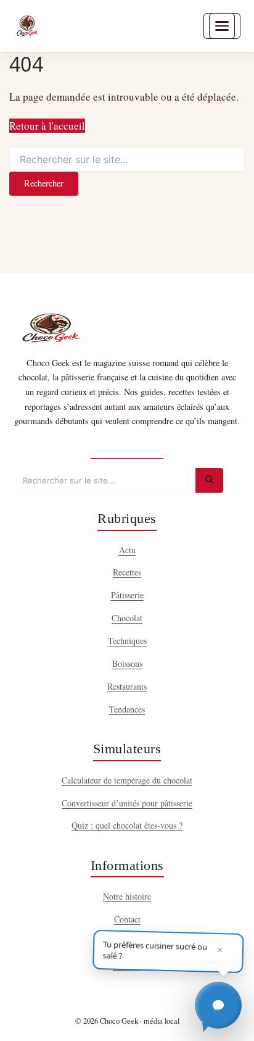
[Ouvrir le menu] (221, 26)
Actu (127, 550)
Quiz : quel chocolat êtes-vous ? (127, 825)
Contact (127, 919)
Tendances (127, 709)
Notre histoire (127, 896)
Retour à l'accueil (47, 126)
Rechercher (43, 183)
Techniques (127, 640)
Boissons (127, 663)
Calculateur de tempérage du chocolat (127, 780)
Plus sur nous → (127, 447)
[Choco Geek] (27, 26)
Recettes (127, 572)
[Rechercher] (209, 480)
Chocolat (127, 618)
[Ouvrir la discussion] (218, 1005)
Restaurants (127, 686)
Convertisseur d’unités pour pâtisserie (127, 803)
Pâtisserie (127, 595)
